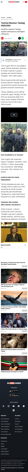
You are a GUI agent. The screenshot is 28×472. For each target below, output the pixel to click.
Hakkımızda (4, 441)
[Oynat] (14, 48)
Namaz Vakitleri (19, 426)
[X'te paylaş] (19, 38)
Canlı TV (17, 418)
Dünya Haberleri (5, 429)
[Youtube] (13, 406)
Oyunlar (17, 424)
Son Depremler (18, 429)
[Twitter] (3, 406)
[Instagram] (8, 406)
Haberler (3, 17)
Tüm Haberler (4, 431)
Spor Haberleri (4, 421)
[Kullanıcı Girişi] (23, 1)
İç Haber (9, 17)
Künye (2, 443)
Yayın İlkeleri (4, 449)
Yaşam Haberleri (5, 426)
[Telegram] (24, 406)
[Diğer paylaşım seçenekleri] (25, 38)
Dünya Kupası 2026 (6, 434)
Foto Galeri (17, 421)
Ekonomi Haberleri (5, 424)
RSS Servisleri (18, 431)
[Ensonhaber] (14, 2)
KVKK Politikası (4, 451)
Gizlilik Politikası (5, 454)
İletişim (2, 446)
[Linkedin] (13, 410)
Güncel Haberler (5, 418)
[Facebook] (18, 406)
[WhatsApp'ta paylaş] (22, 38)
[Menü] (1, 2)
